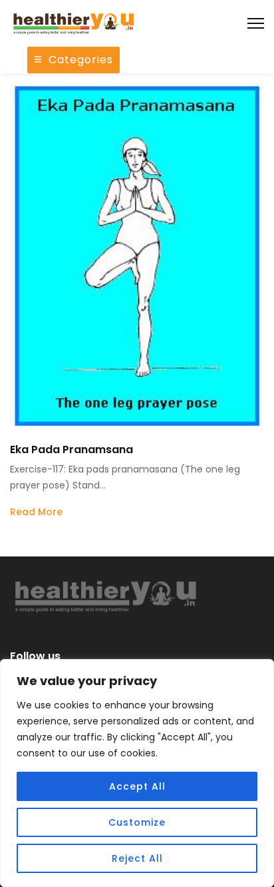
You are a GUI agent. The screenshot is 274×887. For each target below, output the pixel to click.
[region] (137, 773)
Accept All (137, 786)
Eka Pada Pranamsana (71, 449)
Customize (137, 822)
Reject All (137, 858)
